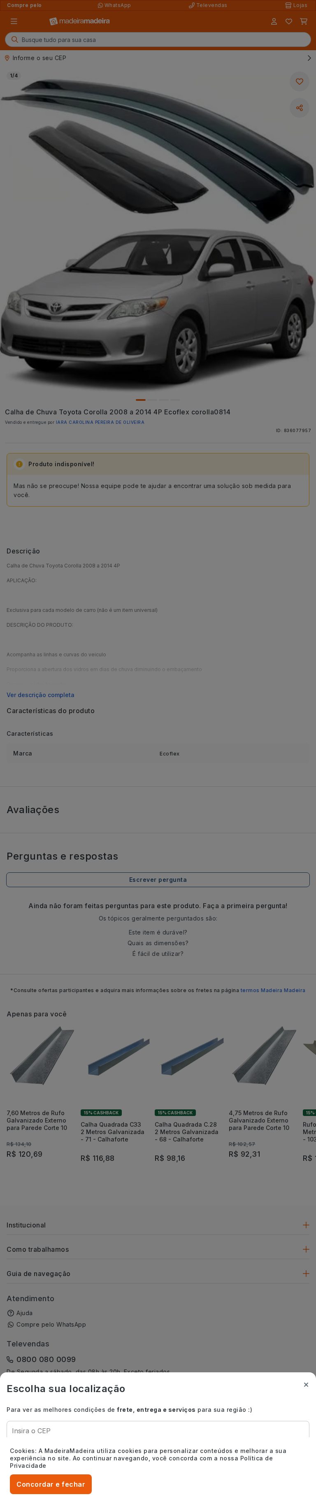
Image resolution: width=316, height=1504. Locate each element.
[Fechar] (306, 1384)
